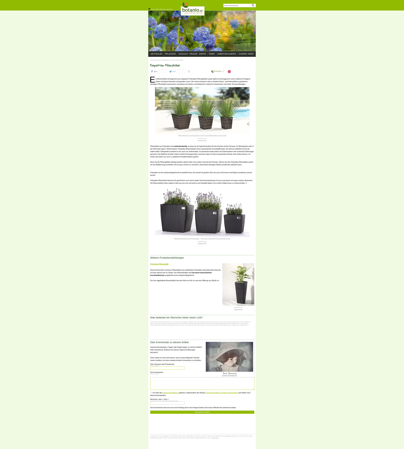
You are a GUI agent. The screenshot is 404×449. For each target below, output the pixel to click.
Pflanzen (170, 54)
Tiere (212, 54)
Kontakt (157, 9)
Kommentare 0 (218, 71)
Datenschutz (169, 9)
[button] (158, 71)
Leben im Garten (226, 54)
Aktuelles (156, 54)
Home (152, 9)
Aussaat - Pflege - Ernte (192, 54)
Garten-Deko (246, 54)
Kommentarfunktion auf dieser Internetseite (221, 393)
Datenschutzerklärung (170, 393)
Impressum (162, 9)
